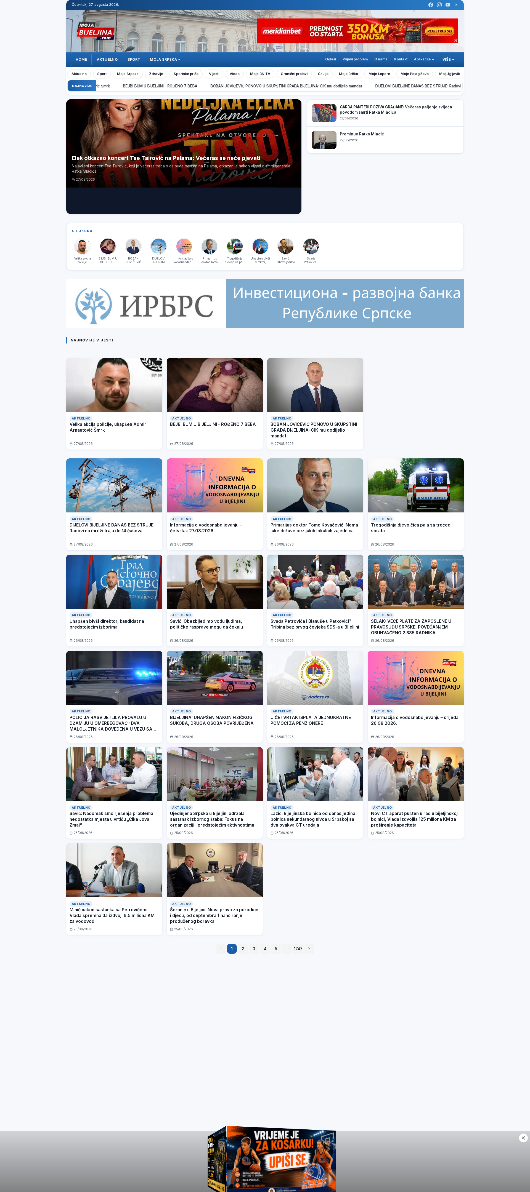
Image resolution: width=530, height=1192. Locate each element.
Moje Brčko (348, 74)
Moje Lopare (379, 74)
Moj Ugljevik (449, 74)
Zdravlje (156, 74)
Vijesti (214, 74)
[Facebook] (430, 4)
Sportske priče (186, 74)
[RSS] (456, 5)
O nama (381, 59)
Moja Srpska (128, 74)
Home (81, 59)
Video (235, 74)
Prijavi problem (355, 59)
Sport (134, 59)
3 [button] (254, 948)
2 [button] (243, 948)
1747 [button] (298, 948)
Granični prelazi (294, 74)
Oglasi (330, 59)
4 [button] (265, 948)
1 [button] (232, 948)
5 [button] (276, 948)
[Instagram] (439, 4)
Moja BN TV (260, 74)
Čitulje (323, 74)
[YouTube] (448, 4)
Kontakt (400, 59)
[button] (287, 949)
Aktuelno (107, 59)
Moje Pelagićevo (415, 74)
